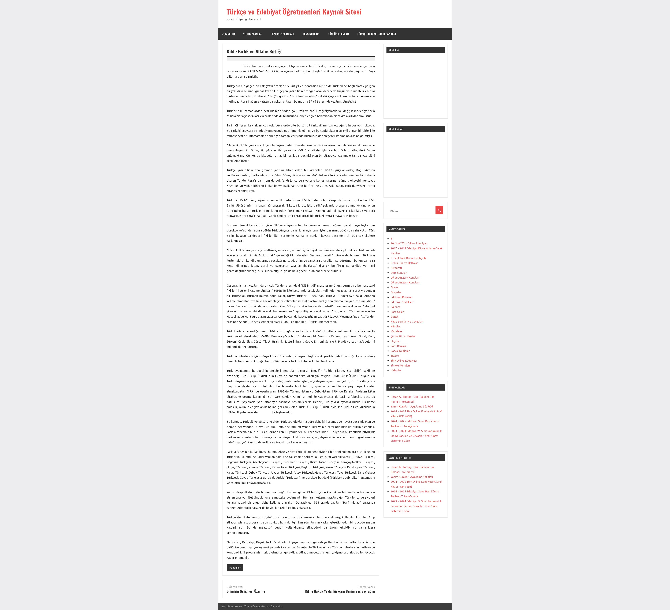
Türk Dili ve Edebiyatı (404, 360)
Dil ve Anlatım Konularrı (405, 282)
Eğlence (395, 306)
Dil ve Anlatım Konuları (405, 277)
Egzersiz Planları (282, 34)
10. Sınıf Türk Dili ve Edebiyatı (409, 243)
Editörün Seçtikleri (402, 302)
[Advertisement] (415, 87)
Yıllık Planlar (252, 34)
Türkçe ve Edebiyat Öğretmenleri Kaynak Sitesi (293, 12)
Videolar (396, 370)
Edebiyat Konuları (401, 297)
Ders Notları (311, 34)
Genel (394, 316)
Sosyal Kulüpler (400, 350)
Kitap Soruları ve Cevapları (407, 321)
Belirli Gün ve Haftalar (404, 262)
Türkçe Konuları (400, 365)
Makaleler (235, 567)
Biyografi (396, 267)
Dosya (394, 287)
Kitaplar (395, 326)
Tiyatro (395, 355)
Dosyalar (396, 292)
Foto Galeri (397, 311)
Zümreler (228, 34)
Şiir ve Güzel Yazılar (403, 336)
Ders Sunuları (399, 272)
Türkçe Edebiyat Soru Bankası (376, 34)
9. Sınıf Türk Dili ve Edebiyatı (408, 258)
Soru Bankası (399, 345)
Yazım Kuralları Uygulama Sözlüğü (412, 406)
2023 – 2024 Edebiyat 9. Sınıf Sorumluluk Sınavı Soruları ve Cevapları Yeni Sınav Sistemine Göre (416, 435)
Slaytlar (395, 341)
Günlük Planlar (338, 34)
